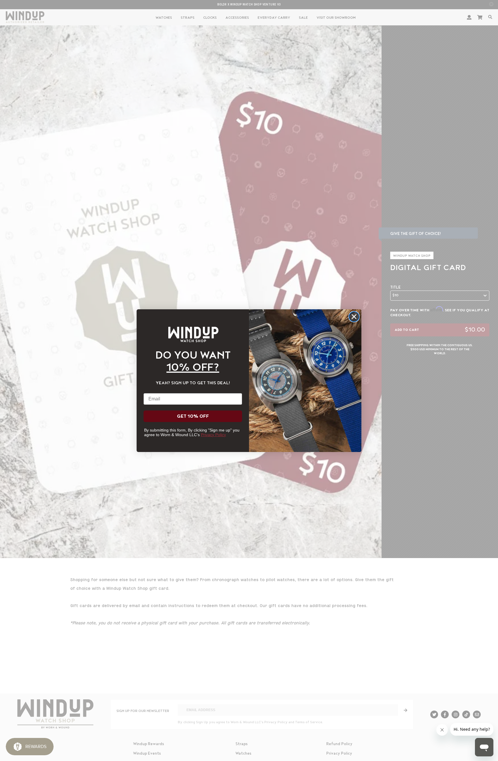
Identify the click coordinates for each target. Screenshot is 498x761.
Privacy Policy (213, 434)
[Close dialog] (354, 317)
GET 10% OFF (193, 416)
